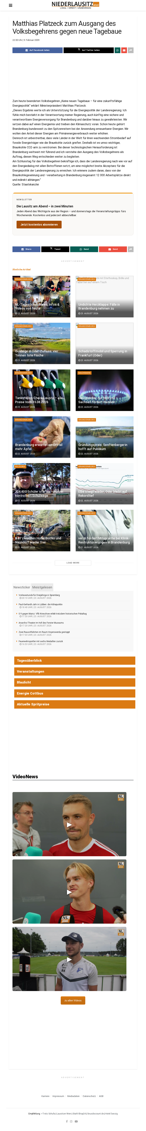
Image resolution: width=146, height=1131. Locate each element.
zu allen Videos (73, 1000)
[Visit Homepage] (75, 5)
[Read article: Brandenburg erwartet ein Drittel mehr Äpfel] (41, 437)
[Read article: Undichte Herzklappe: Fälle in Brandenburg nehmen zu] (105, 296)
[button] (69, 824)
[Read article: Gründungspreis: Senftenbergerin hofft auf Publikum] (105, 437)
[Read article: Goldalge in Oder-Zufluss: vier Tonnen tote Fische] (41, 343)
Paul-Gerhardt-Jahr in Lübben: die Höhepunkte (40, 604)
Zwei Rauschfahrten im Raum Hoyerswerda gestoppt (44, 632)
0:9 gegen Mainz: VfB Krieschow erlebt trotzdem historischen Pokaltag (53, 613)
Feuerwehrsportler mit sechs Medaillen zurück (41, 641)
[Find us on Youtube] (76, 1121)
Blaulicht (24, 682)
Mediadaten (73, 1096)
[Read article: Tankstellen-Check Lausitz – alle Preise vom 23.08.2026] (41, 390)
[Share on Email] (124, 50)
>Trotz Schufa (48, 1113)
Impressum (58, 1096)
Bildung (20, 466)
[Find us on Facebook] (67, 1121)
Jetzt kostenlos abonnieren (39, 224)
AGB (101, 1096)
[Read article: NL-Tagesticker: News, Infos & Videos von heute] (41, 296)
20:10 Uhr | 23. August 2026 (36, 598)
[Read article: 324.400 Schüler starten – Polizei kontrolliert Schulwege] (41, 483)
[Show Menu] (10, 5)
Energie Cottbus (30, 693)
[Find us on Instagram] (71, 1121)
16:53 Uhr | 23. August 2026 (36, 644)
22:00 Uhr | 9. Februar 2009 (25, 40)
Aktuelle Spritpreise (33, 704)
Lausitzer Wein (64, 1113)
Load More (73, 563)
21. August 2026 (26, 547)
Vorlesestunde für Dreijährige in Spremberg (39, 595)
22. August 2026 (26, 454)
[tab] (21, 587)
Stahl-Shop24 (79, 1113)
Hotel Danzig (111, 1113)
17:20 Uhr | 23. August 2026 (36, 616)
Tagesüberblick (29, 660)
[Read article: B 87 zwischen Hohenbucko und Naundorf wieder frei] (41, 530)
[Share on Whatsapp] (117, 50)
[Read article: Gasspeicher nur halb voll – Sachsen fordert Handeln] (105, 390)
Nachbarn (84, 373)
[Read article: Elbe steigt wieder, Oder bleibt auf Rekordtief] (105, 483)
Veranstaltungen (30, 671)
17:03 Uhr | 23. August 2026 (36, 635)
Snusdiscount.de (95, 1113)
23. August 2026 (26, 313)
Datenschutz (89, 1096)
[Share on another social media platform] (131, 50)
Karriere (45, 1096)
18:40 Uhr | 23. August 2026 (36, 607)
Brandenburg (23, 279)
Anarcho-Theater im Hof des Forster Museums (41, 623)
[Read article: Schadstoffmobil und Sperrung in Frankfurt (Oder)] (105, 343)
